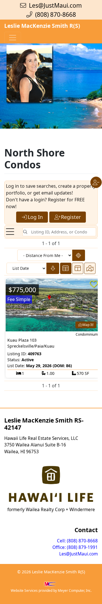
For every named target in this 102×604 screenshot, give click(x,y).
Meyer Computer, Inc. (75, 590)
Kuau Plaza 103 (22, 340)
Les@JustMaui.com (55, 5)
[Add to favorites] (94, 284)
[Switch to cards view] (65, 268)
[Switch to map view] (89, 268)
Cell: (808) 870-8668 (77, 541)
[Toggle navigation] (12, 38)
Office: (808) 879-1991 (75, 547)
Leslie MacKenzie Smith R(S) (42, 26)
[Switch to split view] (77, 268)
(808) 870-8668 (54, 14)
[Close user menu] (96, 182)
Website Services (24, 590)
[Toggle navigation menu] (10, 232)
